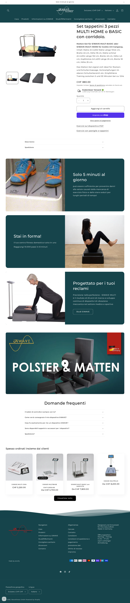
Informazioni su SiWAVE (48, 536)
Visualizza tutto (64, 498)
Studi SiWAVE (83, 312)
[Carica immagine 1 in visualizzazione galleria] (12, 78)
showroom (42, 545)
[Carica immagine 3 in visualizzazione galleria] (38, 78)
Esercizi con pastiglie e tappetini (93, 131)
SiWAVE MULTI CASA (19, 484)
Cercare (71, 529)
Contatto (42, 549)
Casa (40, 529)
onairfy (17, 561)
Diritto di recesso (75, 549)
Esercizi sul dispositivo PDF (90, 126)
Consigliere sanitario (46, 542)
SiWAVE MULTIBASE (49, 484)
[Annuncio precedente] (6, 2)
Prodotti (41, 532)
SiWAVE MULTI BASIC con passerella (80, 485)
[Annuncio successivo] (124, 2)
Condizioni (72, 536)
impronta (72, 552)
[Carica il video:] (65, 363)
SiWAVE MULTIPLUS (111, 481)
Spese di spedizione (97, 85)
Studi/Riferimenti (45, 539)
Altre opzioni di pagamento (100, 120)
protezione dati (74, 545)
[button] (8, 10)
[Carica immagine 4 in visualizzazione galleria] (51, 78)
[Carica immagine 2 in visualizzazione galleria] (25, 78)
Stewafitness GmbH (18, 599)
